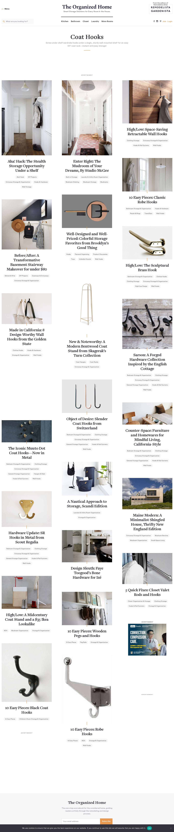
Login (170, 21)
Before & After (10, 276)
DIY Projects (32, 177)
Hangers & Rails (39, 474)
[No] (171, 828)
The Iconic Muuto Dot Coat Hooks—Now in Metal (26, 453)
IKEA (5, 630)
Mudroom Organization (138, 540)
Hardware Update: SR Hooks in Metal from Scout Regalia (27, 537)
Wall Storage (26, 187)
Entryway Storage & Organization (18, 182)
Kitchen (64, 21)
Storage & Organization (20, 355)
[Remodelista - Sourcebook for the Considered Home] (160, 7)
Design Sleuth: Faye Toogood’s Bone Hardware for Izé (87, 573)
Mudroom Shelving (72, 182)
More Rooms (107, 21)
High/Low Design (141, 286)
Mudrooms (104, 182)
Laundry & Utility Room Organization (94, 177)
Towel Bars (148, 213)
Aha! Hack (20, 177)
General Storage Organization (137, 385)
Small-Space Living (158, 540)
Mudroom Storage (89, 182)
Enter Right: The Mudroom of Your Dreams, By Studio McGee (87, 166)
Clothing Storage (133, 140)
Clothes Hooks (161, 276)
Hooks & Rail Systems (141, 145)
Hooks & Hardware (41, 182)
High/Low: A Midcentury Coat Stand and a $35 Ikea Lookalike (26, 619)
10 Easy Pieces (71, 642)
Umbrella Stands (85, 259)
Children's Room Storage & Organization (33, 719)
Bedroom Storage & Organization (139, 375)
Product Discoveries (100, 254)
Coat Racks (94, 362)
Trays (73, 259)
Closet (86, 21)
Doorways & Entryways (40, 276)
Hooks (68, 254)
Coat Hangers (81, 362)
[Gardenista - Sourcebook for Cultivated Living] (160, 11)
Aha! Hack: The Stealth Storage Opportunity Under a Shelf (27, 166)
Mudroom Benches (161, 535)
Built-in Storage (71, 177)
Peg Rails (83, 642)
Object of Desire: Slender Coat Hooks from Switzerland (87, 424)
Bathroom (75, 21)
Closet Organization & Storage (139, 601)
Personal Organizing (82, 254)
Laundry (95, 21)
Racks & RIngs (135, 213)
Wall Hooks (157, 145)
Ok (149, 828)
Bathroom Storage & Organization (138, 208)
